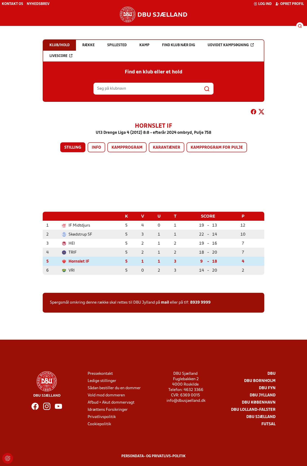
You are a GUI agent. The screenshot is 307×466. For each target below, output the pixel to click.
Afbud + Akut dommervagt (111, 403)
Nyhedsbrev (38, 4)
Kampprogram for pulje (217, 148)
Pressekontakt (100, 374)
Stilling (72, 148)
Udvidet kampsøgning (228, 45)
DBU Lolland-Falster (253, 410)
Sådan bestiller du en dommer (114, 388)
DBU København (259, 403)
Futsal (268, 424)
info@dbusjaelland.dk (186, 401)
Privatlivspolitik (102, 417)
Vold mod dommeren (106, 395)
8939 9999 (200, 303)
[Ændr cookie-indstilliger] (7, 458)
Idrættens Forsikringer (108, 410)
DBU (271, 374)
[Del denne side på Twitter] (261, 112)
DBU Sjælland (261, 417)
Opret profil (292, 4)
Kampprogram (126, 148)
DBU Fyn (267, 388)
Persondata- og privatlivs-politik (153, 456)
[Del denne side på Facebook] (253, 112)
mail (165, 303)
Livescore (58, 56)
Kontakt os (12, 4)
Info (96, 148)
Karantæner (166, 148)
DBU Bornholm (260, 381)
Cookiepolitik (99, 424)
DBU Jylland (263, 395)
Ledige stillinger (102, 381)
